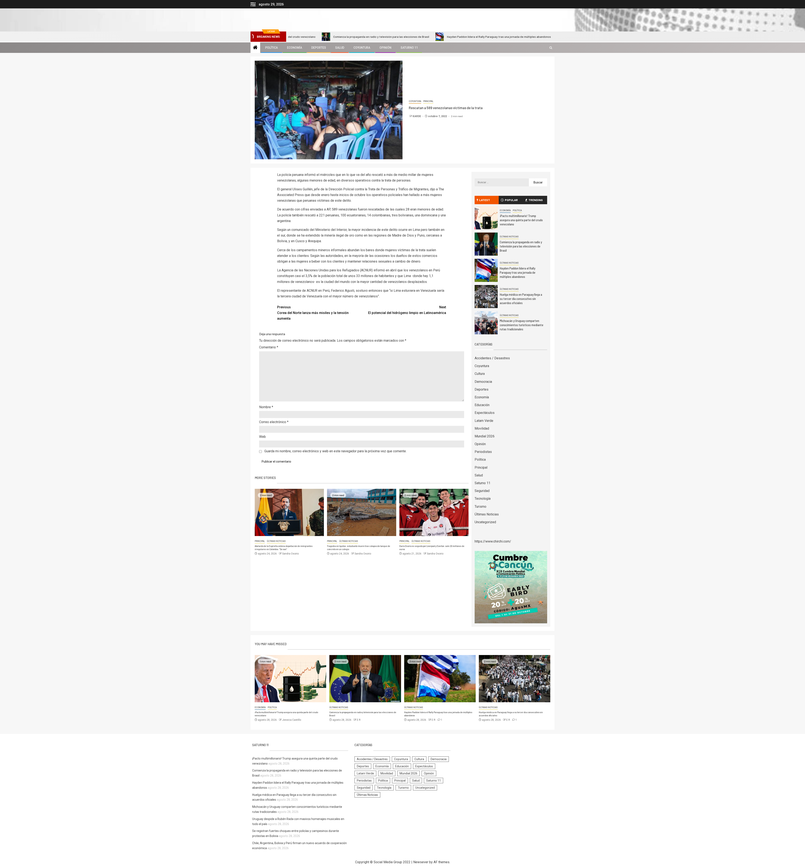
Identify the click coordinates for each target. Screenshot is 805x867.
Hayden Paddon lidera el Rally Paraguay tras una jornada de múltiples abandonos (445, 36)
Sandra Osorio (290, 553)
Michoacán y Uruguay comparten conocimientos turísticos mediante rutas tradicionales (521, 325)
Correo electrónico (273, 422)
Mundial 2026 (485, 436)
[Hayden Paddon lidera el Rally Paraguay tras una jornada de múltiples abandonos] (486, 270)
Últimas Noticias (276, 541)
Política (271, 47)
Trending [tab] (535, 200)
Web (262, 437)
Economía (294, 47)
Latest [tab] (484, 200)
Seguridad (482, 491)
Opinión (385, 47)
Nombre (266, 407)
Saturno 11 (409, 47)
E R (359, 719)
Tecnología (483, 499)
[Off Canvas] (253, 4)
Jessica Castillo (291, 719)
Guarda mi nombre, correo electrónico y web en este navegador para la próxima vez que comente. (335, 451)
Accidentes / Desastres (492, 358)
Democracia (483, 382)
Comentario (268, 347)
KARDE (417, 116)
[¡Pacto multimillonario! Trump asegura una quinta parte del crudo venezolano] (486, 217)
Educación (482, 405)
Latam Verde (484, 421)
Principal (428, 101)
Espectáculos (485, 413)
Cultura (480, 374)
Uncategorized (485, 522)
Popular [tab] (511, 200)
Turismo (480, 507)
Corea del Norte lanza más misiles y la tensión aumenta (313, 312)
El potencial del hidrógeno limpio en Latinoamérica (407, 310)
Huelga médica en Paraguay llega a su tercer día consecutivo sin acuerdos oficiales (521, 299)
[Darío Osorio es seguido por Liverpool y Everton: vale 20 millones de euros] (434, 512)
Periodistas (483, 452)
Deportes (318, 47)
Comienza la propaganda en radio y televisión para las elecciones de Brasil (327, 36)
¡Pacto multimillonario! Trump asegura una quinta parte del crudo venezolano (521, 220)
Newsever (420, 862)
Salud (339, 47)
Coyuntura (361, 47)
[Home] (255, 48)
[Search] (550, 48)
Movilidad (482, 428)
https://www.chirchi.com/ (493, 541)
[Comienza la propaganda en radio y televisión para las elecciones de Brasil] (486, 244)
